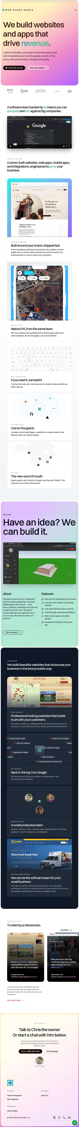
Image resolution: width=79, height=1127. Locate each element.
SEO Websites (12, 1099)
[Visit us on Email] (69, 1117)
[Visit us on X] (54, 1117)
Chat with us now (15, 68)
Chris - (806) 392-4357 (30, 1051)
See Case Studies (14, 1000)
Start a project (11, 632)
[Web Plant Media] (17, 10)
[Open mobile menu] (75, 10)
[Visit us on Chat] (59, 1117)
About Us (44, 1095)
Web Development (14, 1095)
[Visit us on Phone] (64, 1117)
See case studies (37, 68)
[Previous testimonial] (8, 930)
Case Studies (12, 1111)
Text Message (52, 1051)
